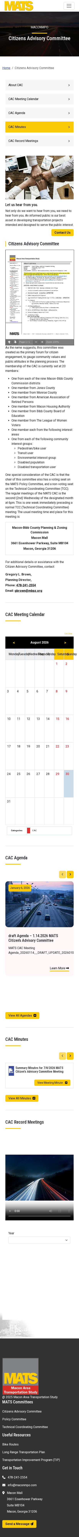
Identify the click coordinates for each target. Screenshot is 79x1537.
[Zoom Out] (36, 342)
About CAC (15, 85)
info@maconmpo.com (22, 1485)
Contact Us (62, 232)
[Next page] (15, 342)
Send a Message (17, 1524)
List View (68, 633)
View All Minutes (19, 1098)
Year (11, 1233)
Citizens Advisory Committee (22, 1411)
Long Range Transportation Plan (23, 1452)
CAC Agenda (16, 113)
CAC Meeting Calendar (23, 99)
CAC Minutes (17, 127)
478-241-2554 (26, 585)
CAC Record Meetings (23, 141)
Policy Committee (14, 1419)
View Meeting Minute (50, 1082)
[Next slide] (70, 874)
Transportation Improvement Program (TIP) (31, 1460)
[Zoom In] (42, 342)
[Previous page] (9, 342)
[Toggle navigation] (69, 6)
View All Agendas (20, 1015)
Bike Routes (10, 1444)
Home (6, 68)
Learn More (60, 968)
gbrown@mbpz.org (28, 591)
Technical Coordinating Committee (25, 1427)
